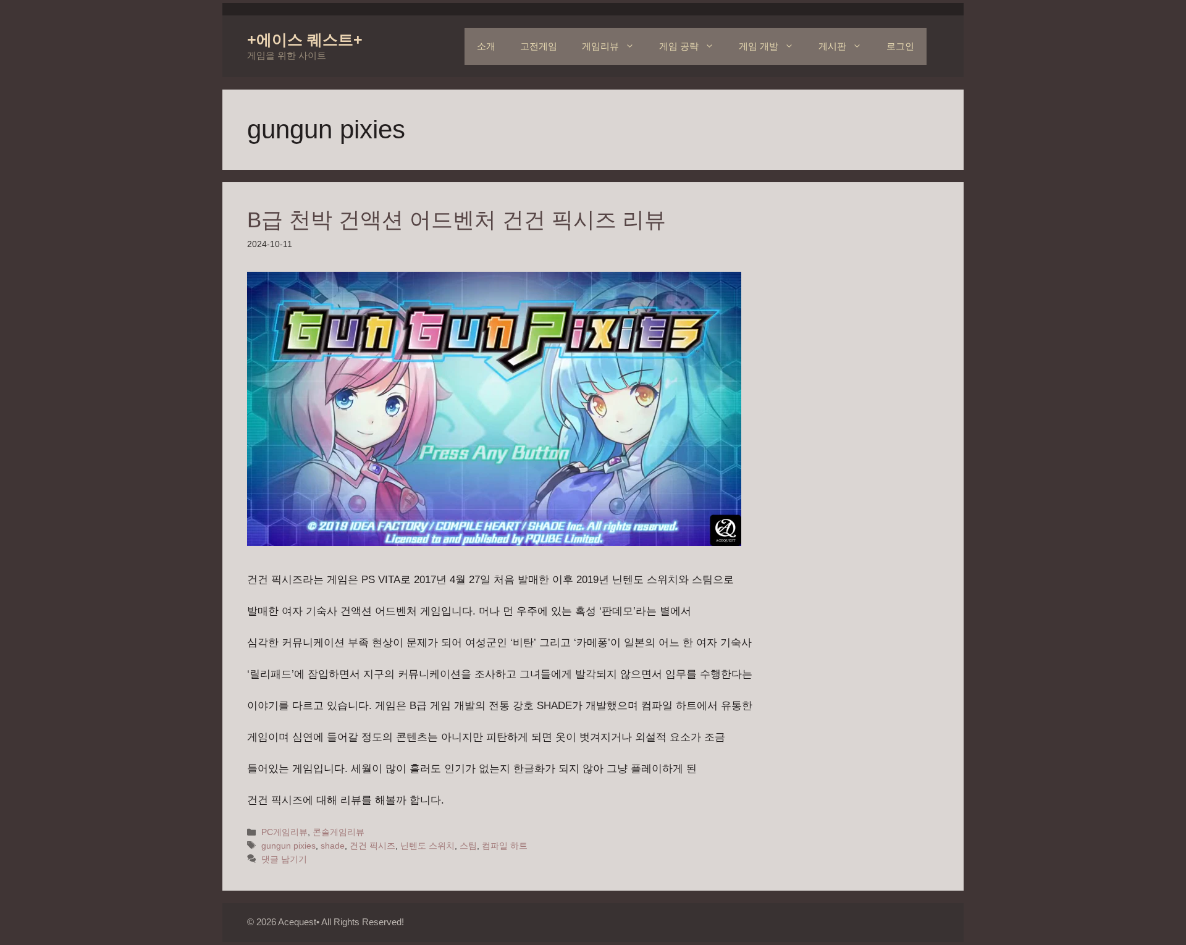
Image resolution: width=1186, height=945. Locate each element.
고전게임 (538, 46)
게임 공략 (679, 46)
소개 (486, 46)
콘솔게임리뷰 (338, 832)
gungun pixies (288, 845)
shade (333, 845)
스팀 (468, 845)
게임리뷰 (600, 46)
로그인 (900, 46)
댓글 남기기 (284, 859)
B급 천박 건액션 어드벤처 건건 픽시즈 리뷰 (456, 220)
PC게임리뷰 (284, 832)
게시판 (832, 46)
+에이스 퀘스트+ (305, 39)
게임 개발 (758, 46)
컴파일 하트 (505, 845)
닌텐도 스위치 (427, 845)
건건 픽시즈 (372, 845)
